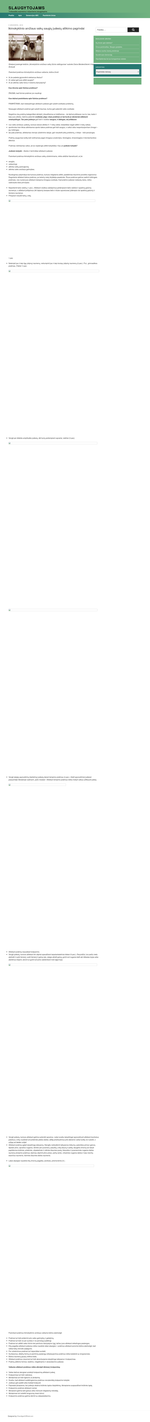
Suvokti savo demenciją (104, 55)
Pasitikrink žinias (49, 15)
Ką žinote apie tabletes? (104, 43)
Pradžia (11, 15)
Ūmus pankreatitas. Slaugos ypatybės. (109, 47)
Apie (20, 15)
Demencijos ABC (32, 15)
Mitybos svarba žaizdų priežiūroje (107, 51)
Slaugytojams (27, 8)
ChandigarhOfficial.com (25, 1416)
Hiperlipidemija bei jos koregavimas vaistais (111, 59)
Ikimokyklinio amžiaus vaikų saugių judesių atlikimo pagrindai (46, 28)
